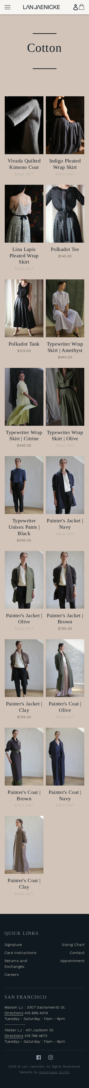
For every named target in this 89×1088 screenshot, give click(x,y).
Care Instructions (20, 952)
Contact (77, 952)
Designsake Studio (54, 1072)
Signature (13, 944)
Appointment (72, 960)
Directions (14, 1013)
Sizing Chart (73, 944)
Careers (12, 974)
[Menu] (7, 7)
